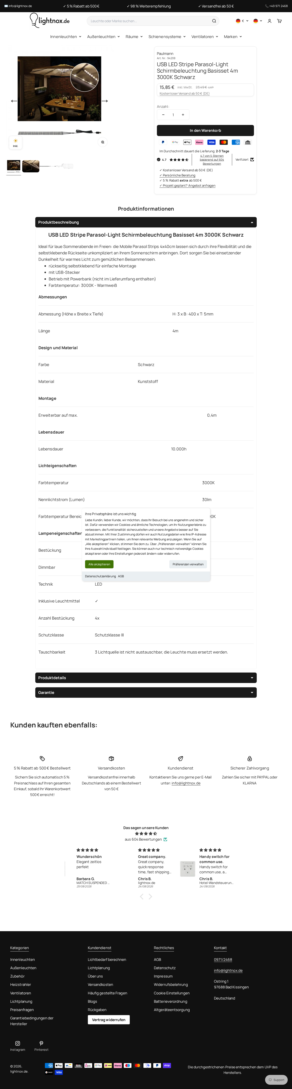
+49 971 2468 (278, 6)
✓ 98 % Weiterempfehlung (149, 6)
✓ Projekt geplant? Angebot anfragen (187, 185)
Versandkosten (100, 984)
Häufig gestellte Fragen (107, 993)
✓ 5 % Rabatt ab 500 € (81, 6)
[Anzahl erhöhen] (183, 115)
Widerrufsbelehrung (171, 984)
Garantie (46, 692)
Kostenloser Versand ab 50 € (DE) (185, 93)
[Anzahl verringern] (163, 115)
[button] (143, 897)
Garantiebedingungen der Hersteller (31, 1021)
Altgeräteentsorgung (172, 1009)
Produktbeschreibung (58, 222)
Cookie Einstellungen (172, 993)
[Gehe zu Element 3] (47, 166)
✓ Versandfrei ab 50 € (216, 6)
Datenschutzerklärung (100, 576)
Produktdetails (52, 677)
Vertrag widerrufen (109, 1019)
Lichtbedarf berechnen (107, 959)
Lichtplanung (21, 1001)
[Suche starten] (214, 21)
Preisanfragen (22, 1009)
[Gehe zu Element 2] (30, 166)
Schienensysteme (165, 36)
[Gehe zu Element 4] (65, 166)
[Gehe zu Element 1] (13, 166)
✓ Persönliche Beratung (177, 175)
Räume (132, 36)
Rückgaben (97, 1009)
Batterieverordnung (170, 1001)
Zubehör (17, 976)
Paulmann (165, 53)
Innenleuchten (63, 36)
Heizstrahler (20, 984)
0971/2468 (223, 959)
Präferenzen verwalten (188, 564)
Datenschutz (165, 967)
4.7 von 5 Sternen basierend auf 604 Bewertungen (212, 159)
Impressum (163, 976)
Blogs (92, 1001)
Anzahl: (163, 106)
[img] (146, 833)
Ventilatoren (203, 36)
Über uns (95, 976)
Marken (230, 36)
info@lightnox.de (20, 6)
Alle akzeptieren (99, 564)
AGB (121, 576)
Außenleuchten (101, 36)
